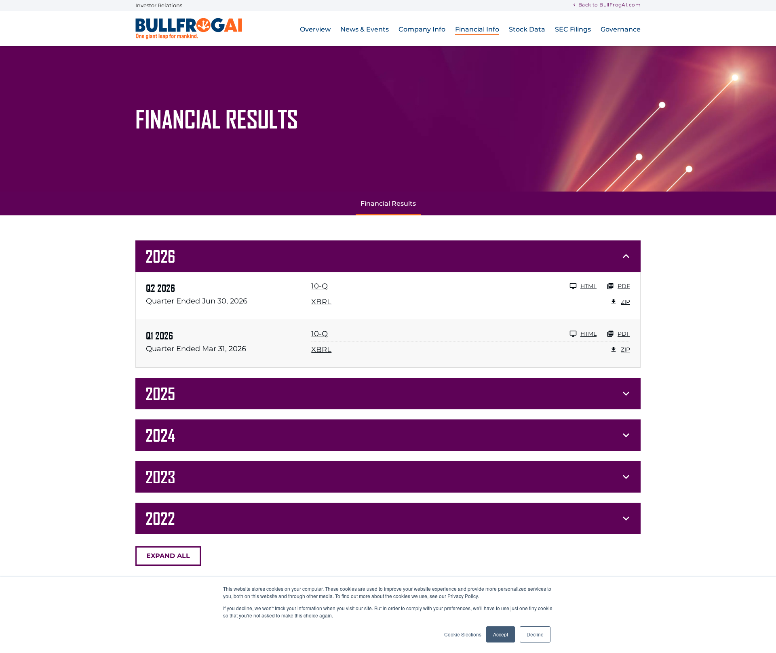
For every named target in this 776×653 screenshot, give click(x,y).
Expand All (168, 556)
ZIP (625, 301)
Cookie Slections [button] (462, 634)
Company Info (422, 29)
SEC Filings (573, 29)
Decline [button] (535, 634)
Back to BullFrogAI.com (609, 4)
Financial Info (477, 29)
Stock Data (527, 29)
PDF (624, 286)
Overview (315, 29)
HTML (588, 286)
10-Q (319, 286)
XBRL (321, 301)
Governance (621, 29)
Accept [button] (500, 634)
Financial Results (388, 203)
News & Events (364, 29)
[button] (388, 256)
